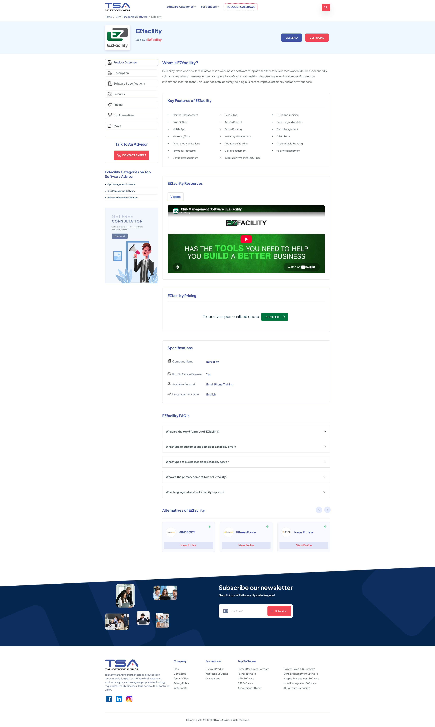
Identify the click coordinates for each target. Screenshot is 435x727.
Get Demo (291, 37)
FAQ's (117, 125)
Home (108, 16)
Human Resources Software (253, 668)
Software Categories (180, 6)
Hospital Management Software (301, 678)
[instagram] (129, 699)
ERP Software (245, 683)
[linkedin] (119, 699)
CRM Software (246, 678)
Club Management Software (121, 191)
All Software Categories (297, 687)
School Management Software (301, 673)
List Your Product (215, 668)
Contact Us (180, 673)
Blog (176, 668)
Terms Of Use (181, 678)
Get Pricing (317, 37)
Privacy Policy (181, 683)
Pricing (118, 104)
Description (121, 73)
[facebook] (109, 699)
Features (119, 94)
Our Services (213, 678)
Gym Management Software (131, 16)
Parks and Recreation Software (122, 197)
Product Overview (125, 62)
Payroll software (247, 673)
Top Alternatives (124, 115)
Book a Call (120, 236)
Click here (272, 316)
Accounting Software (250, 687)
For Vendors (209, 6)
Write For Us (180, 687)
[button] (327, 510)
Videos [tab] (175, 197)
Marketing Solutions (217, 673)
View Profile (188, 545)
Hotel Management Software (300, 683)
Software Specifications (129, 83)
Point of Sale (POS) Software (299, 668)
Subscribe (281, 611)
